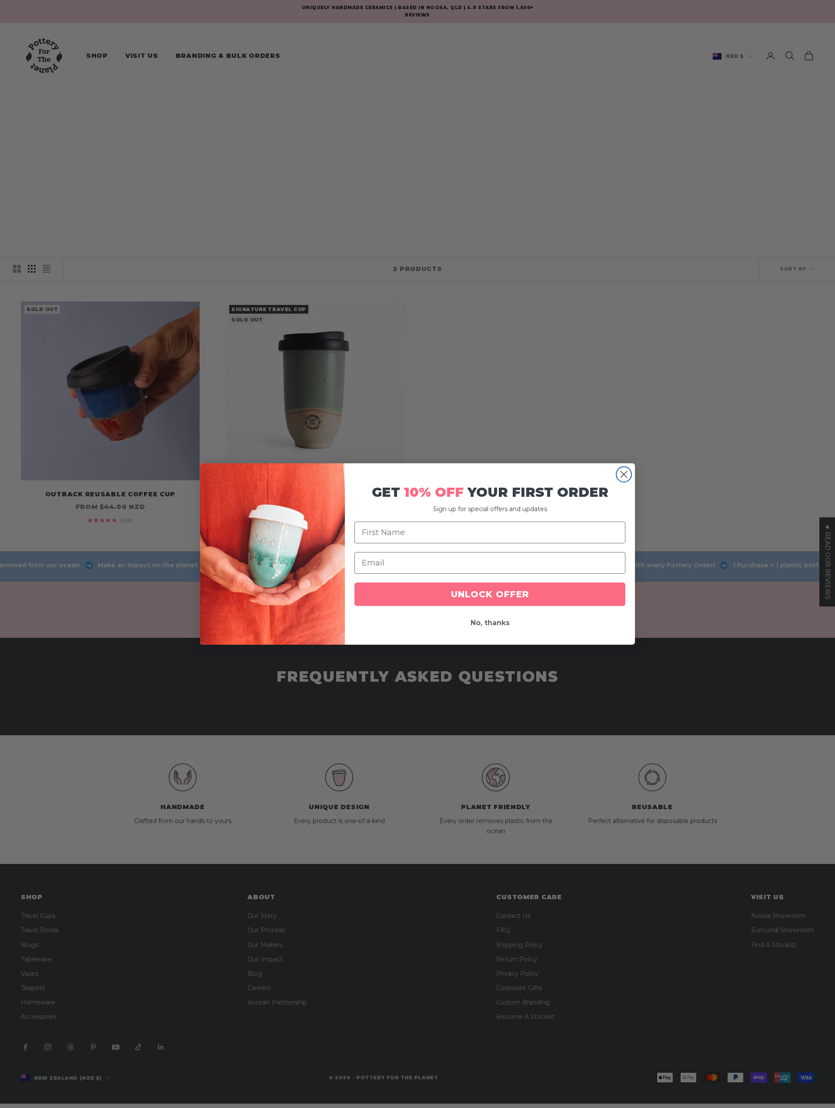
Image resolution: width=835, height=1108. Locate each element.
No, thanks (490, 623)
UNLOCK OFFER (490, 594)
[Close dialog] (623, 474)
